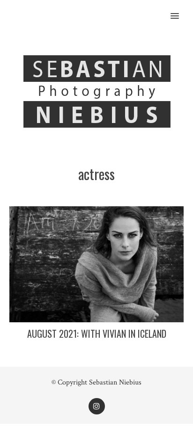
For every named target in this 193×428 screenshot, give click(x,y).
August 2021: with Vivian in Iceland (96, 333)
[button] (180, 10)
